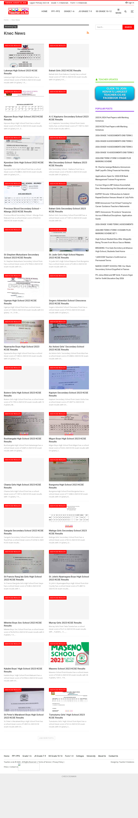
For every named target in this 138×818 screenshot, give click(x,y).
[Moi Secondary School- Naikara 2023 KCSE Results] (69, 147)
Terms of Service (44, 762)
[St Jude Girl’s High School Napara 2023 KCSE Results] (69, 239)
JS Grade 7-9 (85, 11)
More (118, 13)
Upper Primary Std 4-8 (39, 2)
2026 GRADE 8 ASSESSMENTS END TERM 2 (113, 141)
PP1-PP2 (55, 11)
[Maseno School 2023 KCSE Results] (69, 654)
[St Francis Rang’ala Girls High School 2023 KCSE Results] (24, 561)
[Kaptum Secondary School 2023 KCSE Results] (69, 377)
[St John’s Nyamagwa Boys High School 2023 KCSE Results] (69, 561)
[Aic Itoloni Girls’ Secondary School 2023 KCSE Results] (69, 331)
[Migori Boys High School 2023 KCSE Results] (69, 423)
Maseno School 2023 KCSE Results (67, 668)
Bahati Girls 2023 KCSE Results (65, 70)
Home (44, 11)
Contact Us (113, 756)
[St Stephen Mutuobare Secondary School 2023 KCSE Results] (24, 239)
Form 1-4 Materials (78, 2)
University (91, 756)
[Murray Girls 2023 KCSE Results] (69, 607)
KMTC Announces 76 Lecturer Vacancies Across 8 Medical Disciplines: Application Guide (113, 215)
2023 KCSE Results (13, 46)
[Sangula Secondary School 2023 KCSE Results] (24, 515)
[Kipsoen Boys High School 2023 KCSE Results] (24, 101)
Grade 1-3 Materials (59, 2)
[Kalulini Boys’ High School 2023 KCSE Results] (24, 654)
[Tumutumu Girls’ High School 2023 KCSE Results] (69, 699)
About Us (102, 756)
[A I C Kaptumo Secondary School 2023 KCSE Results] (69, 101)
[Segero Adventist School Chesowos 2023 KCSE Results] (69, 285)
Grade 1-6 (69, 11)
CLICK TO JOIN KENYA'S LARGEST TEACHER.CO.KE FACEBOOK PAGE (114, 93)
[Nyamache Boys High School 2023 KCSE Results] (24, 331)
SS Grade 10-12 (104, 11)
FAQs (6, 767)
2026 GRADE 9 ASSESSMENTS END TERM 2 (113, 147)
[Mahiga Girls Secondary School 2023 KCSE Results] (69, 515)
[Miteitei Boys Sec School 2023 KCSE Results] (24, 607)
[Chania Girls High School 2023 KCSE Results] (24, 469)
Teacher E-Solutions (126, 762)
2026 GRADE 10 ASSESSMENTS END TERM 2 (114, 152)
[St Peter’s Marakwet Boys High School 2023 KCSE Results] (24, 699)
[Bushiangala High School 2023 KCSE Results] (24, 423)
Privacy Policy (58, 762)
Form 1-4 (69, 756)
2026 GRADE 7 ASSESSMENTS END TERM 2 (113, 135)
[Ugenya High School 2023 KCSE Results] (24, 285)
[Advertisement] (115, 53)
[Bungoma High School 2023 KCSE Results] (69, 469)
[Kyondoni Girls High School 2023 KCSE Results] (24, 147)
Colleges (80, 756)
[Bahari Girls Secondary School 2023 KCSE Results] (69, 193)
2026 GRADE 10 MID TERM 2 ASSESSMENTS (114, 224)
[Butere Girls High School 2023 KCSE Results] (24, 377)
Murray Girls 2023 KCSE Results (65, 622)
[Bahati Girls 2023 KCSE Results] (69, 55)
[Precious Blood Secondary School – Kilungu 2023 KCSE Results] (24, 193)
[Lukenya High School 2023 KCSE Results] (24, 55)
